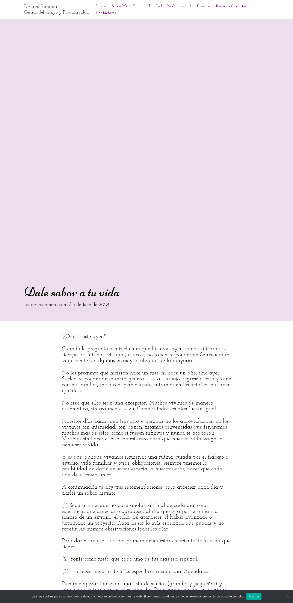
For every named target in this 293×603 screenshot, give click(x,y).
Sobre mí (119, 6)
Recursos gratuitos (231, 6)
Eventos (203, 6)
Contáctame (106, 13)
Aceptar (253, 596)
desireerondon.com (49, 304)
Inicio (101, 6)
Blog (137, 6)
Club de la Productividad (169, 6)
